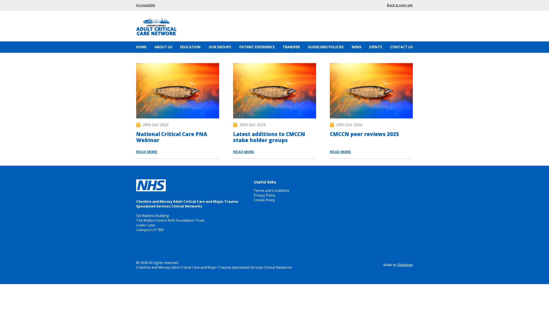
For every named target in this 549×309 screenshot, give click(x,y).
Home (141, 47)
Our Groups (220, 47)
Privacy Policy (264, 195)
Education (190, 47)
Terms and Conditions (271, 190)
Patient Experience (257, 47)
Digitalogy (405, 265)
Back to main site (400, 5)
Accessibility (145, 5)
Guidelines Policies (326, 47)
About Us (163, 47)
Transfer (291, 47)
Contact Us (401, 47)
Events (375, 47)
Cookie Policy (264, 200)
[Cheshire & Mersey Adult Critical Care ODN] (156, 34)
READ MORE (146, 152)
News (356, 47)
